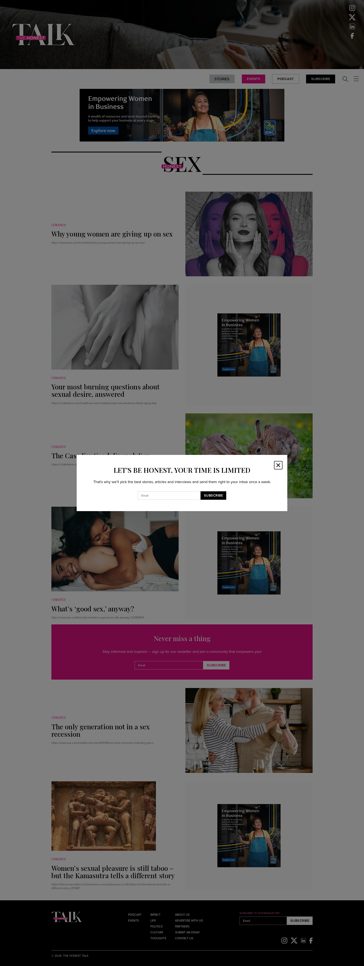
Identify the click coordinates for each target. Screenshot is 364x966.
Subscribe (213, 495)
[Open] (278, 465)
